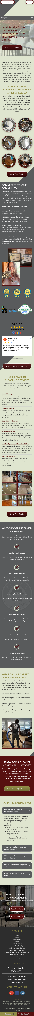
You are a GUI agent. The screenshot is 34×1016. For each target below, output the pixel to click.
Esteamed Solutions (17, 9)
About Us (17, 937)
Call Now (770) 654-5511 (7, 2)
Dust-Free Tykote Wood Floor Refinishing (17, 952)
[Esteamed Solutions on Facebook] (17, 993)
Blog (17, 957)
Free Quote (29, 2)
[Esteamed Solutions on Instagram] (22, 993)
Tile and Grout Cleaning (17, 948)
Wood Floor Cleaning (17, 954)
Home (17, 935)
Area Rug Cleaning (17, 946)
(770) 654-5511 (18, 916)
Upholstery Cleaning (17, 950)
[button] (17, 810)
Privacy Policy (16, 1008)
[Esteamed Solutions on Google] (11, 993)
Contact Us (17, 959)
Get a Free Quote (17, 909)
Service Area (17, 939)
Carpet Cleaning (17, 944)
